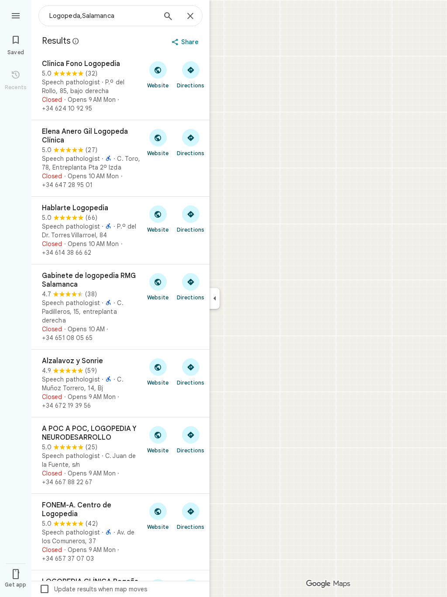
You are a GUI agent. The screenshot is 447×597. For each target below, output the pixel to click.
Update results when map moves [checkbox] (93, 589)
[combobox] (102, 15)
